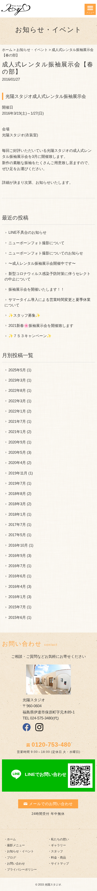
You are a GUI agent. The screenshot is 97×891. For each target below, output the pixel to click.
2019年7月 (17, 483)
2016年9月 (17, 555)
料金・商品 (58, 857)
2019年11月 (17, 473)
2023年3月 (17, 380)
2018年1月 (17, 514)
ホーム (7, 50)
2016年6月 (17, 576)
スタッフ (57, 851)
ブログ (11, 857)
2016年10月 (18, 545)
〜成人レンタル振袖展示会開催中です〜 (42, 263)
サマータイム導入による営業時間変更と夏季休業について (47, 302)
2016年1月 (17, 597)
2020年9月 (17, 442)
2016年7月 (17, 566)
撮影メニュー (16, 845)
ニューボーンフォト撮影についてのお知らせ (45, 253)
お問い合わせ (16, 863)
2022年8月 (17, 390)
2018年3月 (17, 504)
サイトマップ (60, 863)
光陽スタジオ (53, 884)
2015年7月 (17, 607)
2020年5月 (17, 452)
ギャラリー (58, 845)
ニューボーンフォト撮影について (36, 243)
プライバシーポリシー (22, 869)
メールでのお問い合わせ (51, 804)
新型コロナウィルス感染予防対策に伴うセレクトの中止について (47, 276)
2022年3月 (17, 401)
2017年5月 (17, 535)
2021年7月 (17, 421)
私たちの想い (60, 839)
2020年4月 (17, 462)
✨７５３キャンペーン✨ (29, 336)
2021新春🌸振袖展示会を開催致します (40, 325)
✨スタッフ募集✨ (24, 315)
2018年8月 (17, 493)
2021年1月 (17, 432)
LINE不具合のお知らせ (27, 232)
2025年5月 (17, 370)
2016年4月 (17, 586)
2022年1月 (17, 411)
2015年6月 (17, 617)
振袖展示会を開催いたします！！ (36, 289)
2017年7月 (17, 524)
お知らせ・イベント (32, 50)
